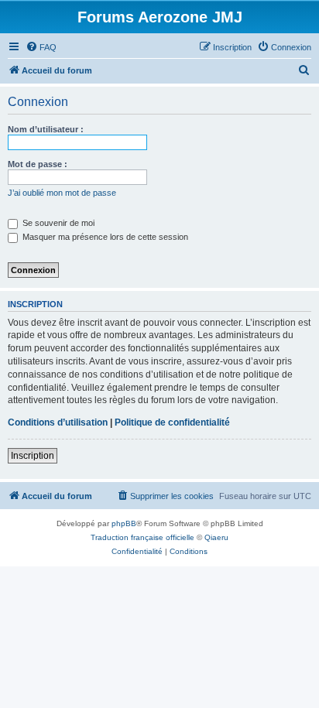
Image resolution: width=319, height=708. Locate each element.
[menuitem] (41, 47)
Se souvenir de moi (57, 222)
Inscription (32, 455)
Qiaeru (216, 537)
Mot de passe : (37, 164)
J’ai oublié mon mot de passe (62, 192)
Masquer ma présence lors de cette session (104, 236)
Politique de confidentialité (172, 422)
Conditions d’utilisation (58, 422)
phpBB (123, 523)
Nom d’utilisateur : (46, 129)
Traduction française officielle (142, 537)
